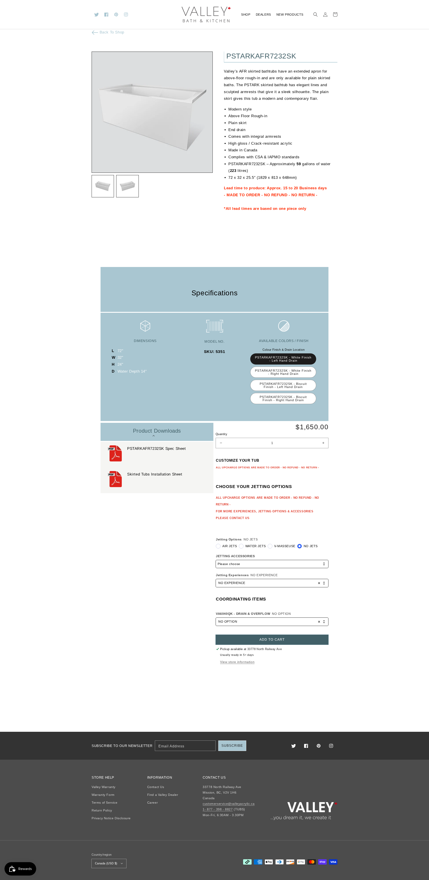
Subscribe (232, 745)
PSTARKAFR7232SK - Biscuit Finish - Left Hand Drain (283, 385)
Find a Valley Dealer (162, 795)
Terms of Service (105, 802)
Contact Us (155, 787)
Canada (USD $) (106, 863)
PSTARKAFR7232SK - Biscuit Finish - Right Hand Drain (283, 398)
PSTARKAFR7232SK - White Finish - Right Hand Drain (283, 372)
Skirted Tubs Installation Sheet (154, 474)
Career (152, 802)
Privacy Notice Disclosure (111, 818)
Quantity (221, 434)
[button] (315, 14)
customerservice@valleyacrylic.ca (228, 803)
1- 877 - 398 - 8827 (218, 809)
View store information (237, 662)
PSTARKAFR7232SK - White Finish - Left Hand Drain (283, 359)
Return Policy (102, 810)
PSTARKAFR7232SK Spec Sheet (156, 448)
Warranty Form (103, 795)
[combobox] (272, 564)
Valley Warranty (104, 787)
